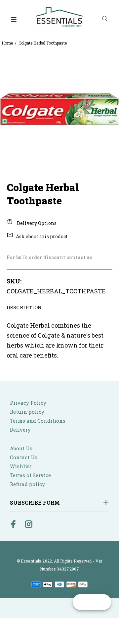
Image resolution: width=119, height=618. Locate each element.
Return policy (27, 411)
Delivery (20, 429)
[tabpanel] (59, 109)
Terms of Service (30, 475)
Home (7, 43)
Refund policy (27, 484)
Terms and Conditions (37, 420)
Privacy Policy (28, 402)
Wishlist (21, 466)
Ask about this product (42, 236)
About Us (21, 448)
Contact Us (23, 457)
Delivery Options (36, 223)
